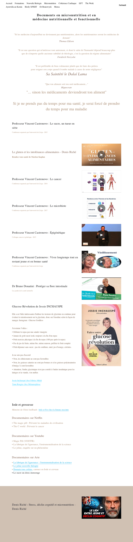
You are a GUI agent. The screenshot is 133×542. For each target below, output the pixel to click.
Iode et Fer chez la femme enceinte (54, 409)
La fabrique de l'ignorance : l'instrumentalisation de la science (42, 462)
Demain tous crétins (22, 469)
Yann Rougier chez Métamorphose (26, 384)
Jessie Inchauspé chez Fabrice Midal (27, 380)
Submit (122, 5)
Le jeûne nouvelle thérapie (25, 465)
